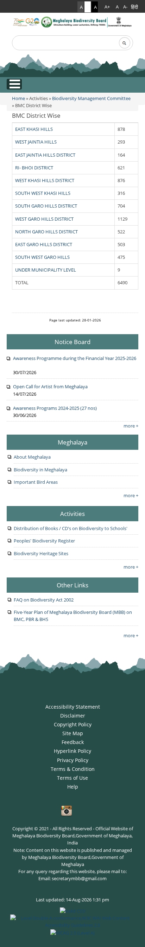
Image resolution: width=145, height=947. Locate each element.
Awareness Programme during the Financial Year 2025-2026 (74, 358)
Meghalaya (72, 442)
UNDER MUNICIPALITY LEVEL (45, 270)
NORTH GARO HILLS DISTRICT (46, 231)
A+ (107, 7)
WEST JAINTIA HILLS (36, 142)
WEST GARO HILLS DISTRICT (44, 219)
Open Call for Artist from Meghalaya (50, 386)
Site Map (72, 733)
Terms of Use (72, 777)
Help (72, 786)
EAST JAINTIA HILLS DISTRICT (45, 155)
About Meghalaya (32, 457)
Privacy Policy (72, 760)
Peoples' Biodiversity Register (44, 541)
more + (131, 426)
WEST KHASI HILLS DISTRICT (44, 180)
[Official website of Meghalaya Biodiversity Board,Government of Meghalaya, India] (72, 22)
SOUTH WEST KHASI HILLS (42, 193)
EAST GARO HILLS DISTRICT (43, 244)
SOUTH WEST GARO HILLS (42, 257)
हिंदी (134, 7)
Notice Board (72, 341)
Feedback (73, 742)
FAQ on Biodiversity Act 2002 (44, 600)
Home (18, 98)
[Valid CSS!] (73, 910)
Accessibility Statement (72, 706)
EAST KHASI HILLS (34, 129)
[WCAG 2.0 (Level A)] (72, 932)
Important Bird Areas (36, 482)
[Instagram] (66, 811)
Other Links (72, 585)
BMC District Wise (36, 115)
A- (125, 7)
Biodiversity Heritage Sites (41, 553)
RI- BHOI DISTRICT (34, 167)
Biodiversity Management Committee (91, 98)
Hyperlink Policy (72, 751)
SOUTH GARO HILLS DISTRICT (46, 206)
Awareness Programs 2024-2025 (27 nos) (55, 408)
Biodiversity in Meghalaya (40, 469)
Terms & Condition (73, 769)
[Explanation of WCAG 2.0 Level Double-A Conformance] (72, 921)
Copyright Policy (73, 724)
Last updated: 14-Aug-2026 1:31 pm (72, 899)
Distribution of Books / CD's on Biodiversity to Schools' (70, 528)
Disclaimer (72, 715)
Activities (72, 513)
